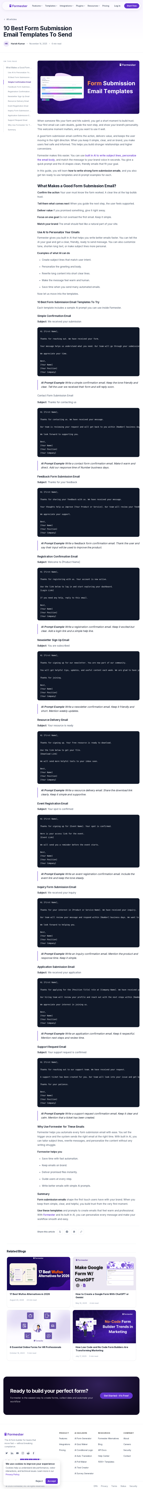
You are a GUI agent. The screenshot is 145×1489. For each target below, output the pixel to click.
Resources (93, 6)
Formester (49, 1214)
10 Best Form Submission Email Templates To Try (20, 77)
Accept (52, 1481)
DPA (96, 1486)
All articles (12, 19)
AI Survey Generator (84, 1473)
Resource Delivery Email (18, 101)
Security (127, 1450)
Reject (39, 1481)
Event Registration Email (18, 106)
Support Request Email (17, 120)
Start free (132, 6)
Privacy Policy (12, 1474)
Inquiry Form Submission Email (20, 111)
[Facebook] (33, 1453)
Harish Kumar (18, 43)
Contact (127, 1456)
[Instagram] (23, 1453)
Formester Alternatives (108, 1438)
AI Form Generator (83, 1438)
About (126, 1438)
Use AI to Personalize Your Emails (20, 72)
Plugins (79, 6)
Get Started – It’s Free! (116, 1395)
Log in (117, 6)
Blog (100, 1444)
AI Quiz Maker (81, 1444)
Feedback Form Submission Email (20, 87)
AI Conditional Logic (84, 1450)
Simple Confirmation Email (19, 82)
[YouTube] (17, 1453)
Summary (12, 130)
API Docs (102, 1450)
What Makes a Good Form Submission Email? (19, 67)
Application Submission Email (20, 115)
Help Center (103, 1456)
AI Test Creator (82, 1467)
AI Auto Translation (83, 1456)
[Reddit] (28, 1453)
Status (123, 1486)
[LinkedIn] (12, 1453)
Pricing (105, 6)
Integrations (66, 6)
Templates (50, 6)
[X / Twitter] (7, 1453)
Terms (114, 1486)
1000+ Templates (106, 1462)
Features (36, 6)
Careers (127, 1444)
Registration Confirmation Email (20, 91)
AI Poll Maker (81, 1462)
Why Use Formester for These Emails (20, 125)
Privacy (104, 1486)
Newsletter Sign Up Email (18, 96)
